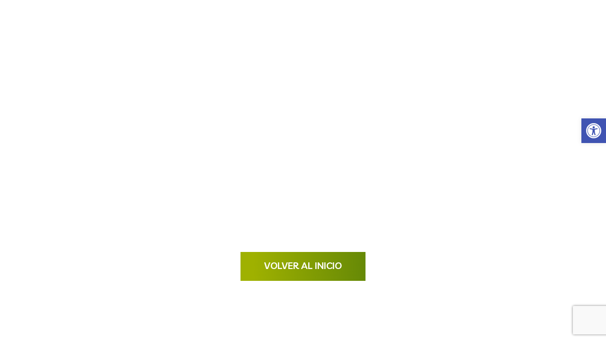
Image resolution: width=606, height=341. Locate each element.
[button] (593, 130)
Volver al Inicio (303, 265)
